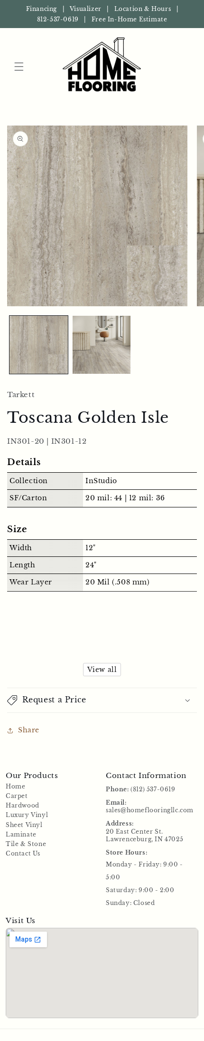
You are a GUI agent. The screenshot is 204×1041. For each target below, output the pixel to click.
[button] (19, 66)
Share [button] (28, 730)
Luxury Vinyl (27, 814)
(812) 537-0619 (152, 789)
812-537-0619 (58, 19)
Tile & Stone (26, 843)
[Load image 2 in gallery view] (102, 345)
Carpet (17, 795)
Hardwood (22, 805)
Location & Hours (142, 8)
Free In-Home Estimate (129, 19)
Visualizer (86, 8)
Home (15, 786)
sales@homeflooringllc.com (150, 810)
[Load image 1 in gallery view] (38, 345)
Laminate (21, 834)
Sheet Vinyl (24, 824)
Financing (41, 8)
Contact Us (23, 853)
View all (102, 669)
